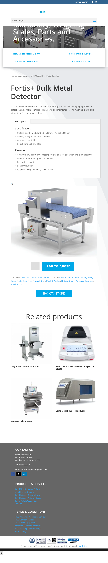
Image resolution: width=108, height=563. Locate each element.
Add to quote (58, 266)
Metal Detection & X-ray (26, 54)
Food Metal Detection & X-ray (27, 489)
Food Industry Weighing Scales (28, 498)
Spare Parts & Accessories (26, 501)
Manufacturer (23, 76)
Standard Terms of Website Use (28, 525)
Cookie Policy (20, 531)
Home (13, 76)
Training (18, 503)
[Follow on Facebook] (13, 474)
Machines (26, 277)
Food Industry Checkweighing (27, 495)
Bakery (62, 277)
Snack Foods (16, 284)
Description (20, 121)
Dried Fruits (16, 281)
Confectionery (80, 277)
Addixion (83, 546)
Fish (25, 281)
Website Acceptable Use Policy (27, 528)
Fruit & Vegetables (36, 281)
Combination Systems (81, 54)
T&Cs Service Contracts (24, 519)
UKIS (33, 76)
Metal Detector (39, 277)
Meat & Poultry (53, 281)
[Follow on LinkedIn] (24, 474)
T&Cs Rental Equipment (25, 522)
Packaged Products (84, 281)
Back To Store (54, 293)
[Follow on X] (18, 474)
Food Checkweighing (27, 62)
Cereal (70, 277)
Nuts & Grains (68, 281)
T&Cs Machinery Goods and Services (30, 517)
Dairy (90, 277)
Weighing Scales (81, 62)
